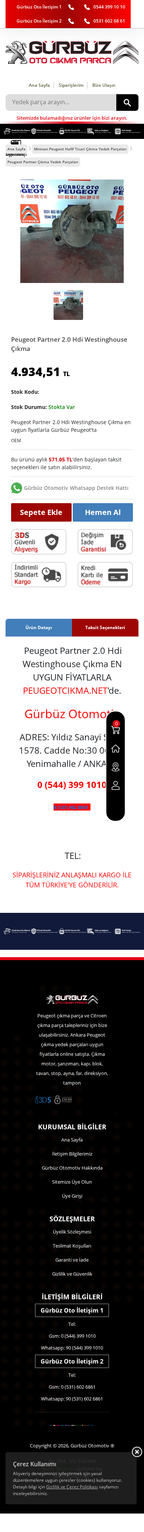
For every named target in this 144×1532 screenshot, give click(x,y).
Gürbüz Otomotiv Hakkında (72, 1167)
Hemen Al (103, 512)
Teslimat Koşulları (72, 1245)
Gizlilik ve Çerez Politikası (72, 1487)
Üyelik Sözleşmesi (72, 1231)
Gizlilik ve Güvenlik (72, 1273)
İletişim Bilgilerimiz (72, 1153)
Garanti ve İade (72, 1259)
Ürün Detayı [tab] (38, 627)
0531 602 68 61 (109, 21)
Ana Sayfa (39, 85)
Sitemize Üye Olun (72, 1181)
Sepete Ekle (41, 512)
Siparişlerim (71, 85)
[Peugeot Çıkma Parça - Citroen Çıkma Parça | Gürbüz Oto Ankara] (72, 52)
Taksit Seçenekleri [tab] (105, 627)
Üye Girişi (72, 1195)
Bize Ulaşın (104, 85)
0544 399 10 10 (109, 7)
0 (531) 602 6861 (71, 807)
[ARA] (127, 102)
